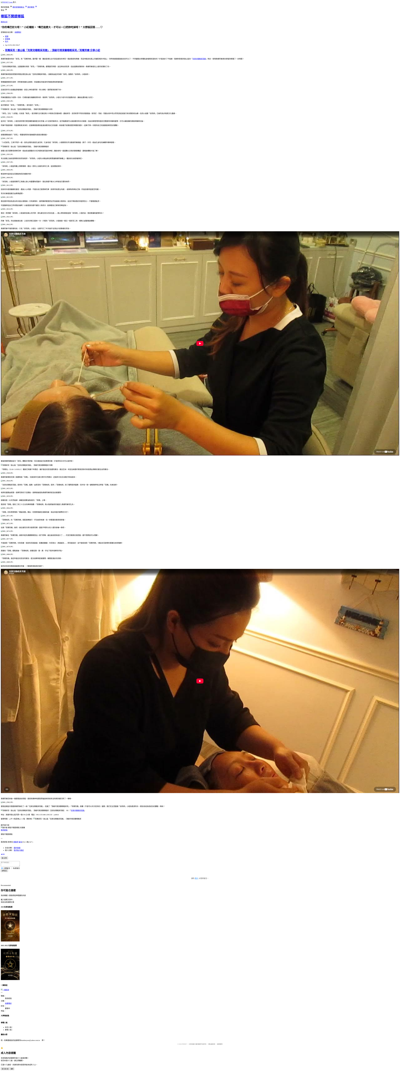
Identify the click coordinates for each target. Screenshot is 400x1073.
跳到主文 (4, 22)
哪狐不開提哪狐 (12, 16)
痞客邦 (15, 842)
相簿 (6, 36)
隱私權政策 (211, 1044)
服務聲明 (219, 1044)
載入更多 (4, 858)
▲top (3, 854)
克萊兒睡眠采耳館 (199, 59)
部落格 (7, 39)
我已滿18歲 (5, 1069)
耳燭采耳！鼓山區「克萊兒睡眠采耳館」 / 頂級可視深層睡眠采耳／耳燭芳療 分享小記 (52, 50)
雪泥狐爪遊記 (19, 850)
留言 (20, 842)
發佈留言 (4, 871)
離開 (12, 1069)
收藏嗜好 (18, 32)
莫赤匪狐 (4, 830)
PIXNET (184, 1044)
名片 (6, 41)
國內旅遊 (17, 848)
